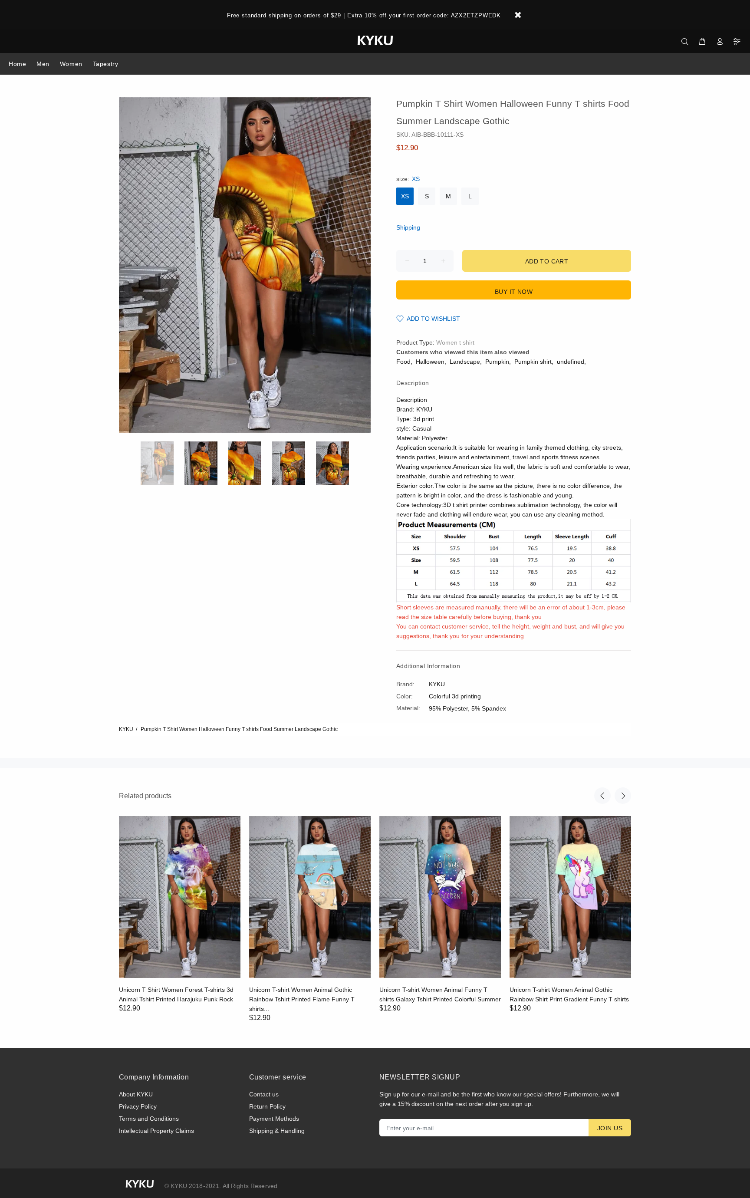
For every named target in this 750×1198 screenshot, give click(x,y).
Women (71, 63)
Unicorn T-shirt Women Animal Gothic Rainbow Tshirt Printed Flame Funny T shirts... (302, 999)
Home (17, 63)
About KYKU (136, 1094)
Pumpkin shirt (533, 361)
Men (42, 63)
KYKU (126, 729)
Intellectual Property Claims (156, 1130)
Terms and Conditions (149, 1118)
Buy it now (514, 291)
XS (405, 196)
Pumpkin (497, 361)
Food (403, 361)
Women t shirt (455, 342)
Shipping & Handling (277, 1130)
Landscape (465, 361)
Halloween (430, 361)
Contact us (264, 1094)
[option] (162, 463)
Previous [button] (602, 795)
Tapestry (105, 63)
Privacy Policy (138, 1106)
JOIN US (609, 1128)
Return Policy (267, 1106)
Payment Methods (274, 1118)
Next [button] (623, 795)
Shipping (408, 227)
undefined (570, 361)
